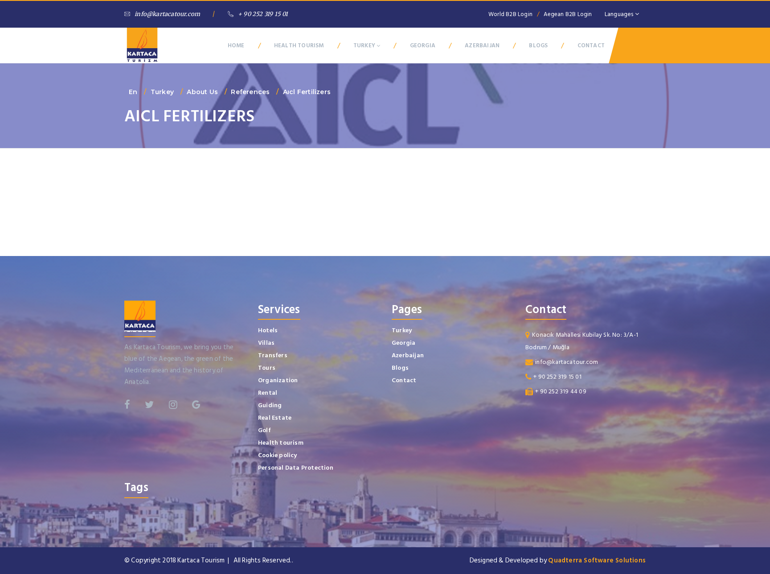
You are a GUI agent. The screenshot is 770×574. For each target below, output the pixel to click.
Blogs (400, 368)
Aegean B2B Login (568, 14)
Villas (266, 343)
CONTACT (591, 45)
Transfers (272, 355)
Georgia (403, 343)
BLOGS (538, 45)
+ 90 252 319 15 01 (263, 14)
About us (202, 92)
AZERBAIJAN (482, 45)
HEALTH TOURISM (299, 45)
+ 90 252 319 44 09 (560, 391)
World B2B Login (510, 14)
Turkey (162, 92)
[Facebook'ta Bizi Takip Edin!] (127, 404)
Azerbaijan (408, 355)
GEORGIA (422, 45)
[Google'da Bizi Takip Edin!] (196, 404)
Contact (404, 380)
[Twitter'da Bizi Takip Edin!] (149, 404)
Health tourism (280, 443)
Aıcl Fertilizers (307, 92)
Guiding (270, 405)
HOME (236, 45)
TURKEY (365, 45)
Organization (278, 380)
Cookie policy (277, 455)
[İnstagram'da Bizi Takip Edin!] (173, 404)
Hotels (268, 330)
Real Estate (274, 418)
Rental (267, 393)
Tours (266, 368)
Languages (620, 14)
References (250, 92)
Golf (264, 430)
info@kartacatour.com (167, 14)
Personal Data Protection (295, 468)
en (133, 92)
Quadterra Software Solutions (597, 560)
